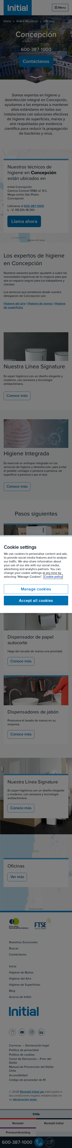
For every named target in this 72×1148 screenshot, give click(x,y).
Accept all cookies (36, 600)
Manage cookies (36, 589)
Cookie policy (53, 576)
